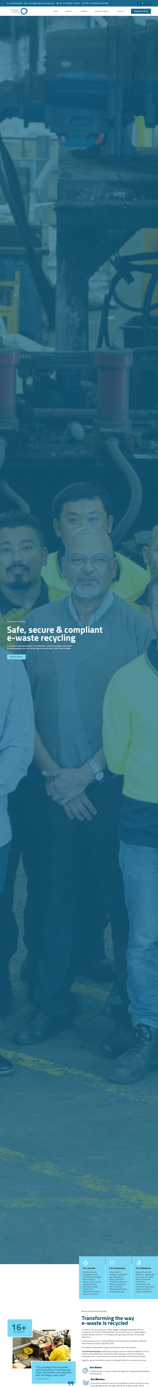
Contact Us (120, 11)
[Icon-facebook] (139, 3)
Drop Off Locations (101, 11)
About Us (69, 11)
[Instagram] (146, 3)
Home (56, 11)
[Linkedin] (142, 3)
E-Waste (84, 11)
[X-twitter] (149, 3)
